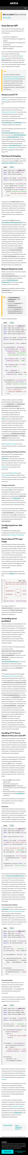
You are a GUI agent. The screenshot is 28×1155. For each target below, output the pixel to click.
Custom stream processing (15, 911)
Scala (5, 167)
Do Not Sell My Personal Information (20, 1151)
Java (12, 167)
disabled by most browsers (11, 676)
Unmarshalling (5, 475)
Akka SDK (7, 18)
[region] (14, 1146)
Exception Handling (17, 1106)
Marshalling (14, 473)
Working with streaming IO (8, 112)
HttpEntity (4, 467)
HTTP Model (9, 147)
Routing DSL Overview (10, 444)
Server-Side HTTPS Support (16, 535)
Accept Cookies (7, 1151)
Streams (5, 99)
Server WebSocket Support (18, 1127)
